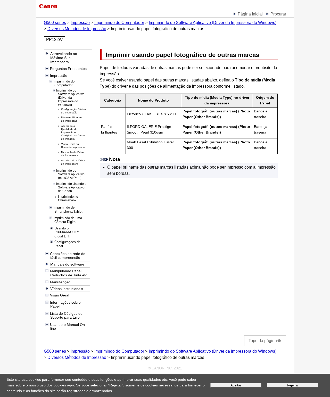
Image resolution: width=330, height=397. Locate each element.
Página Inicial (250, 14)
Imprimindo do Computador (119, 22)
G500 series (55, 22)
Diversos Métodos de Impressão (76, 29)
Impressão (80, 22)
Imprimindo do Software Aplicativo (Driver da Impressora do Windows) (212, 22)
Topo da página (263, 340)
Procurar (278, 14)
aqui (70, 385)
